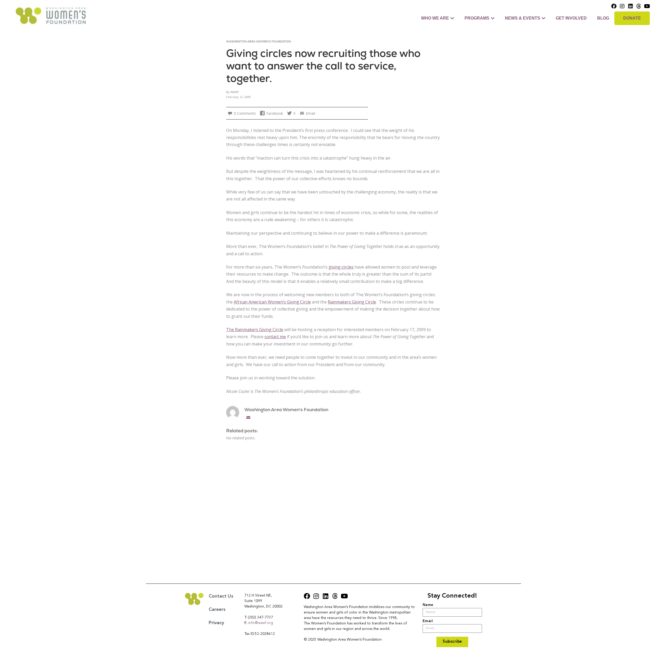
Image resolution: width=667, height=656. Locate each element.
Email (248, 417)
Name (428, 605)
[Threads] (638, 6)
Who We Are (435, 18)
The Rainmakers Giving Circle (254, 329)
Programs (477, 18)
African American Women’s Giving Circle (272, 302)
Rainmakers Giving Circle (352, 302)
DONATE (632, 18)
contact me (275, 336)
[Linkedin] (630, 6)
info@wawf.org (260, 623)
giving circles (341, 267)
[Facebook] (613, 6)
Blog (603, 18)
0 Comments (245, 113)
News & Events (522, 18)
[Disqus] (333, 506)
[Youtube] (647, 6)
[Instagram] (622, 6)
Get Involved (571, 18)
